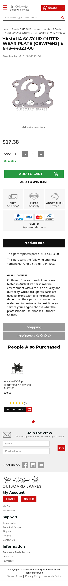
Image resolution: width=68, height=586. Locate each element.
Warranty (33, 206)
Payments (8, 560)
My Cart (7, 506)
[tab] (34, 243)
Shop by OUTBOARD (21, 29)
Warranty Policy (52, 576)
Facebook (25, 465)
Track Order (9, 523)
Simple (34, 224)
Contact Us (9, 539)
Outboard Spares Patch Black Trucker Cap (29, 572)
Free (13, 203)
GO (61, 448)
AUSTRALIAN (54, 203)
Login (10, 499)
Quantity (10, 153)
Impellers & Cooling (53, 29)
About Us (8, 556)
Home (5, 29)
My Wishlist (9, 510)
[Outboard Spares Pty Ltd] (19, 5)
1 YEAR (34, 203)
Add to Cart (31, 174)
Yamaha (37, 29)
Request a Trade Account (17, 552)
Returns (7, 535)
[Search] (62, 17)
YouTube (41, 465)
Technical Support (12, 527)
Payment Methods (34, 227)
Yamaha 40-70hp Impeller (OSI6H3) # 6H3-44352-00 (18, 385)
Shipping (7, 531)
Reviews (24, 336)
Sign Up (28, 499)
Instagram (33, 465)
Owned (54, 206)
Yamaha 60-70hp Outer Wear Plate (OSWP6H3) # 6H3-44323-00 (35, 33)
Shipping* (13, 206)
